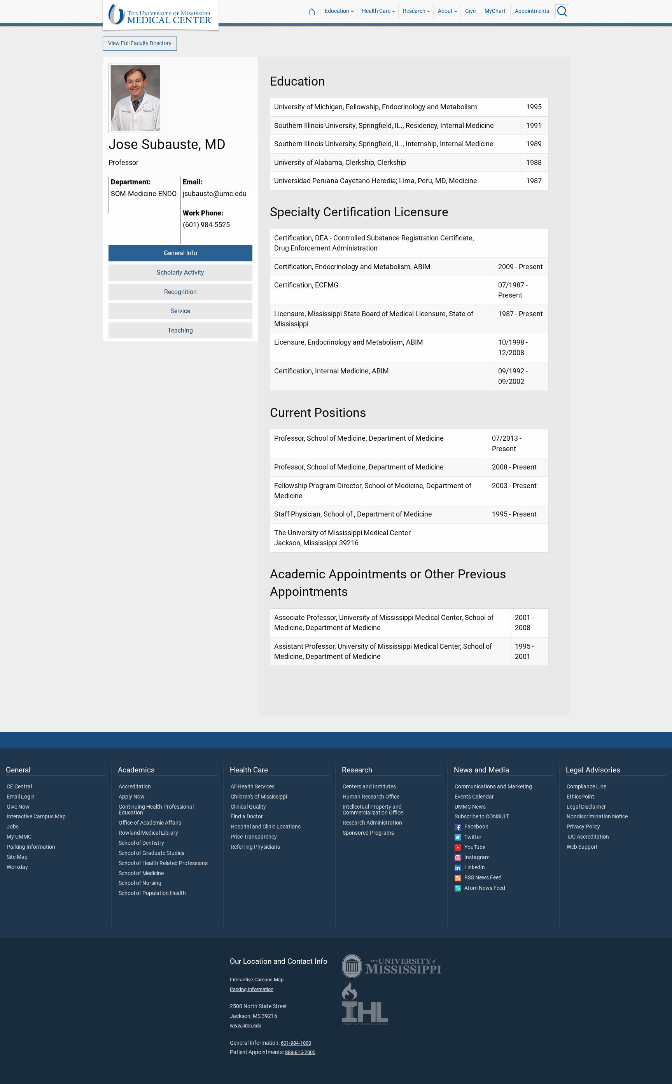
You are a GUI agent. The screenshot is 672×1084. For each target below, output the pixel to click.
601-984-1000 (296, 1043)
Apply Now (132, 797)
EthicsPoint (580, 797)
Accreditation (135, 787)
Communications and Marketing (493, 787)
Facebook (474, 827)
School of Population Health (152, 893)
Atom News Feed (483, 888)
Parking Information (31, 847)
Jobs (13, 827)
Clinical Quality (248, 807)
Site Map (17, 857)
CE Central (19, 787)
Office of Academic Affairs (150, 823)
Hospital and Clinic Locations (266, 827)
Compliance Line (586, 787)
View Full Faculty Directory (140, 43)
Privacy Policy (583, 827)
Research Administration (372, 823)
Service (180, 311)
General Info (180, 253)
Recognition (180, 292)
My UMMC (19, 837)
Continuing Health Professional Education (156, 810)
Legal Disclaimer (586, 807)
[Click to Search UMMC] (562, 11)
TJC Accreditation (588, 837)
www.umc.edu (245, 1025)
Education (337, 11)
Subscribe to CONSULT (482, 817)
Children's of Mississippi (259, 797)
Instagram (475, 858)
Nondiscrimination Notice (597, 817)
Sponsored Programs (368, 833)
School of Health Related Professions (163, 863)
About (445, 11)
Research (414, 11)
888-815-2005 (300, 1052)
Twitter (471, 837)
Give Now (18, 807)
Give (470, 11)
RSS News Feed (481, 878)
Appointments (532, 11)
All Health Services (253, 787)
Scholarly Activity (180, 272)
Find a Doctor (247, 817)
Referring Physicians (255, 847)
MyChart (495, 11)
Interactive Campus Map (36, 817)
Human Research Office (371, 797)
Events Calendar (474, 797)
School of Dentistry (141, 843)
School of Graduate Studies (151, 853)
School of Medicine (141, 873)
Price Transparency (254, 837)
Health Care (376, 11)
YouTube (473, 847)
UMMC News (470, 807)
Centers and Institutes (369, 787)
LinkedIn (473, 868)
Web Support (582, 847)
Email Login (21, 797)
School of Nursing (140, 883)
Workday (17, 867)
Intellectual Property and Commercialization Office (373, 810)
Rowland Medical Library (148, 833)
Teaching (180, 330)
